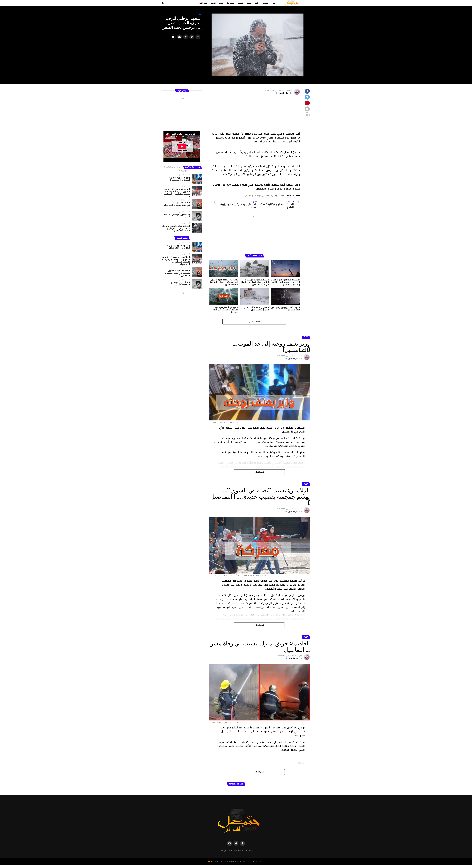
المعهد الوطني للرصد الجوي (273, 196)
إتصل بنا (249, 850)
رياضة (257, 3)
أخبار (273, 3)
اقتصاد (240, 3)
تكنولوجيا (230, 3)
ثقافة (249, 3)
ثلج (253, 196)
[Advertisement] (254, 114)
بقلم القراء (203, 3)
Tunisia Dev (211, 861)
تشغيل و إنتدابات (217, 3)
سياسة (265, 3)
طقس (247, 196)
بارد (258, 196)
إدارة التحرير (283, 93)
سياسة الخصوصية (236, 850)
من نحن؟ (223, 850)
